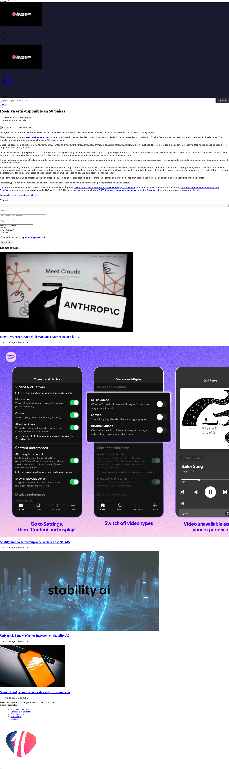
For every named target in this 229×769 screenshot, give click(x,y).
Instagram (4, 195)
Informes (9, 78)
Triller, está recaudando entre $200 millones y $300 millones (104, 187)
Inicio (7, 73)
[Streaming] (16, 232)
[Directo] (16, 228)
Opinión (8, 82)
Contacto (14, 719)
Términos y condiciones (21, 712)
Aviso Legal (16, 716)
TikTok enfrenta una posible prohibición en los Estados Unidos (131, 190)
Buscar (3, 96)
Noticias (8, 75)
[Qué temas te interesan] (16, 226)
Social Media (18, 195)
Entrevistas (9, 80)
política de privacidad (34, 237)
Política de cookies (18, 714)
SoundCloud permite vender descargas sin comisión (35, 692)
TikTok (27, 195)
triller (32, 195)
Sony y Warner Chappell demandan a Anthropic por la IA (39, 336)
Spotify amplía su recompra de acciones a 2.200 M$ (35, 542)
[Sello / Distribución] (16, 230)
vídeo (36, 195)
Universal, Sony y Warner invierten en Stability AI (34, 635)
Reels (10, 195)
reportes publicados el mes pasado (39, 137)
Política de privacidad (20, 709)
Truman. (21, 705)
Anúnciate (9, 85)
